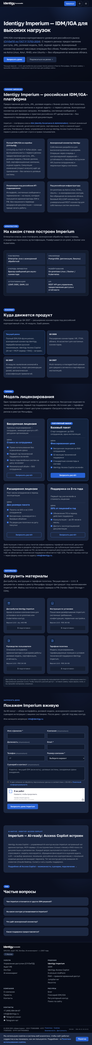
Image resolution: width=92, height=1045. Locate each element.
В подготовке (24, 628)
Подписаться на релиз (41, 59)
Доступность (62, 1030)
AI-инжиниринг (11, 973)
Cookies (57, 1028)
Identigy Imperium (56, 963)
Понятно (82, 1039)
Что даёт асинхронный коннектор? (22, 922)
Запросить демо (14, 59)
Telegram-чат (12, 1020)
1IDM (50, 967)
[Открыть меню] (85, 3)
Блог (50, 992)
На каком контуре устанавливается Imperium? (27, 911)
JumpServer (53, 979)
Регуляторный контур (58, 998)
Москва (9, 954)
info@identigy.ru (45, 555)
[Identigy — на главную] (13, 3)
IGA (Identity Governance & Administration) (49, 123)
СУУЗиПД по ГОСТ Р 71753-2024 (22, 41)
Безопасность (50, 1030)
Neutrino (52, 982)
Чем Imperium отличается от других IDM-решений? (29, 901)
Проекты (8, 995)
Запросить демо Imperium (22, 806)
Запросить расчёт (24, 475)
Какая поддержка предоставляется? (22, 932)
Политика (48, 1028)
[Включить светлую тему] (79, 3)
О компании (9, 992)
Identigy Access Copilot (58, 970)
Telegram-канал (13, 1017)
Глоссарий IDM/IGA (57, 995)
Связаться (70, 4)
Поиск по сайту (55, 1001)
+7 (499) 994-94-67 (12, 1010)
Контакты (8, 998)
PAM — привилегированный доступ (64, 976)
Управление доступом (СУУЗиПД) (19, 963)
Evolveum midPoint (56, 973)
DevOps (7, 970)
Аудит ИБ (8, 967)
